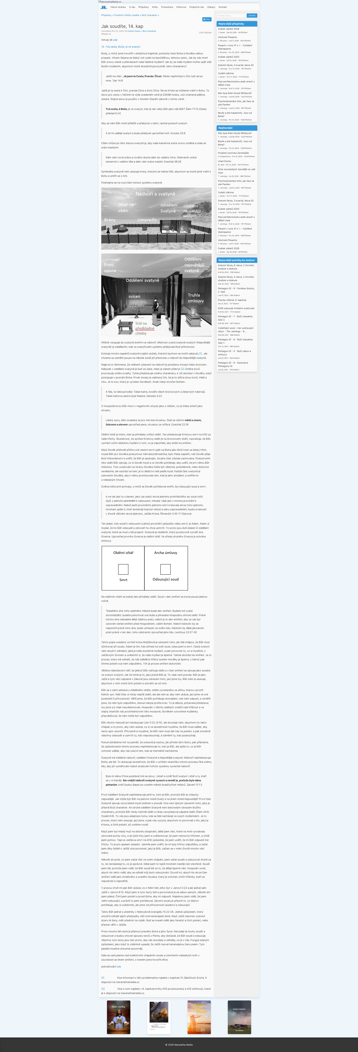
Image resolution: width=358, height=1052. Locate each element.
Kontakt (223, 7)
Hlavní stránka (118, 7)
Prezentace (167, 7)
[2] (182, 368)
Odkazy (211, 7)
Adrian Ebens (134, 31)
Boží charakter (149, 15)
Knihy (155, 7)
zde (115, 39)
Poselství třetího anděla (126, 15)
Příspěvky (143, 7)
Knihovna (181, 7)
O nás (132, 7)
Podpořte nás (196, 7)
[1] (200, 353)
